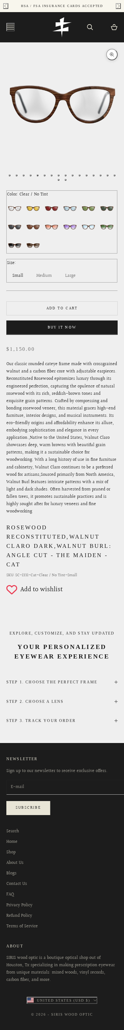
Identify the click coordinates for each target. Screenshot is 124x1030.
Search (12, 831)
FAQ (10, 894)
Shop (11, 852)
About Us (15, 862)
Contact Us (16, 883)
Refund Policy (19, 915)
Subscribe (28, 808)
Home (11, 841)
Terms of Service (22, 926)
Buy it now (62, 327)
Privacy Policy (19, 905)
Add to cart (62, 308)
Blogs (11, 873)
